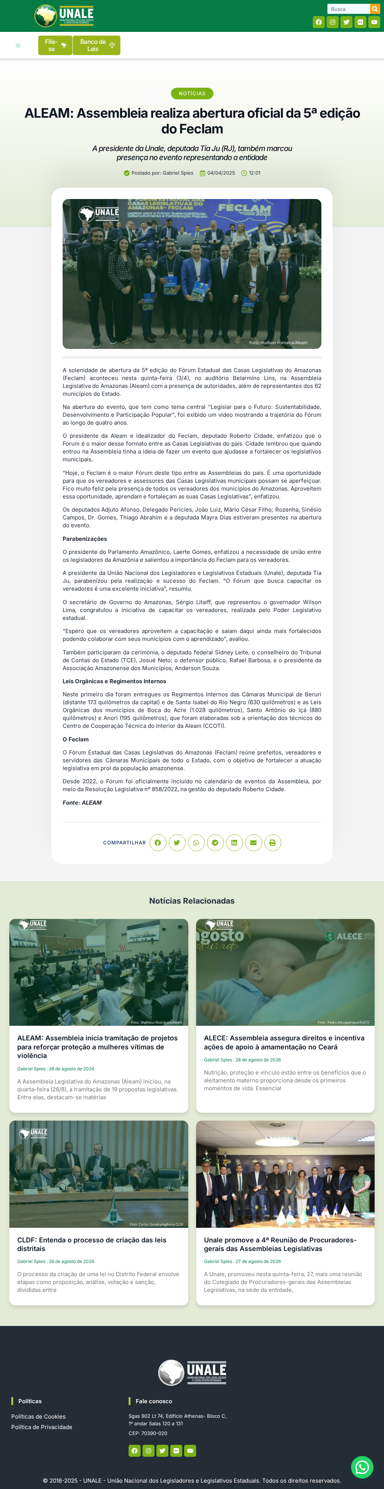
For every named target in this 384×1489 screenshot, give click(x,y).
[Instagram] (333, 22)
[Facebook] (319, 22)
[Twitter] (346, 22)
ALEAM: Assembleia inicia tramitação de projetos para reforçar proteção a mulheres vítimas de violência (97, 1047)
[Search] (375, 9)
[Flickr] (360, 22)
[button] (18, 45)
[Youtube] (374, 22)
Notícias (192, 93)
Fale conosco (154, 1401)
